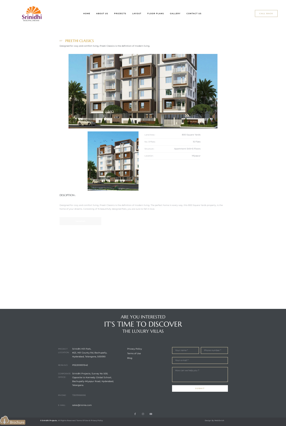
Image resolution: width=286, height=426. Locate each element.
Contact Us (194, 13)
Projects (120, 13)
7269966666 (79, 395)
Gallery (175, 13)
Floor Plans (155, 13)
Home (86, 13)
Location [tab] (80, 221)
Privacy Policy (97, 420)
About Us (102, 13)
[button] (266, 13)
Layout (136, 13)
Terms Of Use (82, 420)
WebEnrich (219, 420)
